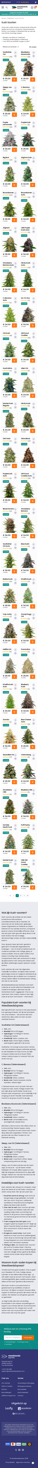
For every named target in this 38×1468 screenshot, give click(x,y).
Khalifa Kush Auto (8, 685)
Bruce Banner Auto (26, 194)
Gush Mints (7, 368)
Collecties (10, 18)
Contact (20, 1396)
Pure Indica (25, 649)
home (4, 18)
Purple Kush (25, 122)
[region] (19, 13)
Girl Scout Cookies (25, 334)
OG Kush (6, 333)
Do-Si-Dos (25, 298)
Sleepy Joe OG (7, 88)
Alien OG (24, 368)
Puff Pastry (25, 825)
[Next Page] (24, 895)
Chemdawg (26, 755)
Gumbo (6, 719)
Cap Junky (7, 614)
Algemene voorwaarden (24, 1462)
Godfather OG (7, 53)
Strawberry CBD (7, 791)
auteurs (4, 1389)
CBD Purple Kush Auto (25, 229)
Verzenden (28, 1337)
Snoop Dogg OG (26, 615)
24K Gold (6, 438)
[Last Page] (27, 895)
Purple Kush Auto (7, 475)
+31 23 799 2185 (7, 1369)
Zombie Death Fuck (7, 826)
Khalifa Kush (26, 579)
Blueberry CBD (26, 790)
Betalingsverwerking (24, 1386)
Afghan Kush (26, 157)
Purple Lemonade (7, 123)
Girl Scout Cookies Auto (26, 475)
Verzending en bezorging (26, 1383)
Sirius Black (25, 438)
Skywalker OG (8, 755)
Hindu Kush (25, 403)
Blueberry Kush (25, 685)
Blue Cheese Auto (26, 720)
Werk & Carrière (7, 1386)
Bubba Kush (8, 579)
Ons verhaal (6, 1383)
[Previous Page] (13, 895)
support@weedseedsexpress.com (13, 1371)
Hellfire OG (7, 649)
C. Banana (25, 87)
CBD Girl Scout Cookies (24, 862)
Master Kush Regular (8, 404)
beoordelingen (6, 1392)
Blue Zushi (25, 544)
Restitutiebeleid (23, 1392)
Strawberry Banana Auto (8, 264)
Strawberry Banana (25, 510)
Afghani (6, 228)
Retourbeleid (22, 1389)
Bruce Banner (8, 193)
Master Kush (8, 860)
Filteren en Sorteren (10, 47)
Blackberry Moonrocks (25, 53)
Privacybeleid (10, 1462)
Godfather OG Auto (7, 545)
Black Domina (8, 509)
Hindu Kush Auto (25, 264)
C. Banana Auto (7, 299)
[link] (10, 895)
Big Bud (6, 157)
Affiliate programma (8, 1396)
